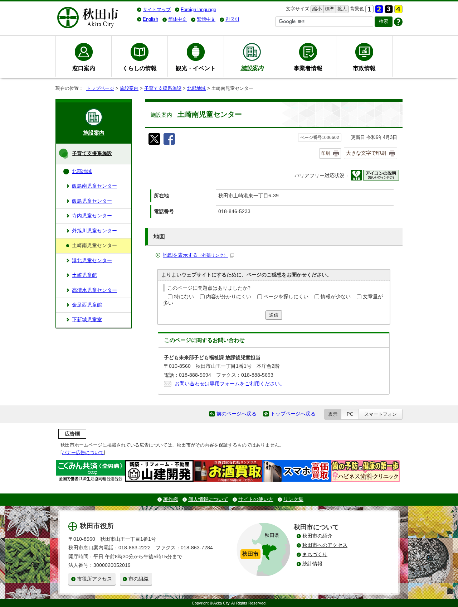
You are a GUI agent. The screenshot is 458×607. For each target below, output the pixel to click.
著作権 (170, 499)
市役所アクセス (94, 579)
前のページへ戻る (236, 413)
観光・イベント (196, 68)
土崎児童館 (84, 275)
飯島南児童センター (94, 186)
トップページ (100, 88)
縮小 (316, 8)
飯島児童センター (92, 201)
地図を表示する (195, 255)
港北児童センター (92, 260)
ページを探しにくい (285, 296)
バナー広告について (83, 452)
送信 (273, 315)
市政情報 (364, 68)
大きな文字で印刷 (366, 153)
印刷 (325, 153)
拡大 (341, 8)
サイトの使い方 (255, 499)
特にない (184, 296)
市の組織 (138, 579)
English (150, 19)
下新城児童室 (87, 319)
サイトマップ (157, 9)
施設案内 (129, 88)
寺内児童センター (92, 215)
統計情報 (312, 564)
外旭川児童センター (94, 230)
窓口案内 (83, 68)
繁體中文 (206, 19)
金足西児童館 (87, 305)
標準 (328, 8)
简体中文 (177, 19)
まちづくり (314, 554)
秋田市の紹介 (317, 536)
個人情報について (208, 499)
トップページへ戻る (293, 413)
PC (350, 414)
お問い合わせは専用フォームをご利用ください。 (230, 383)
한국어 (232, 19)
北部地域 (196, 88)
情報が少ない (336, 296)
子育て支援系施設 (162, 88)
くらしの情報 (139, 68)
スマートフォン (380, 414)
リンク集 (293, 499)
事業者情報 (308, 68)
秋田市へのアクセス (324, 545)
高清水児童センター (94, 290)
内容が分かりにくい (228, 296)
